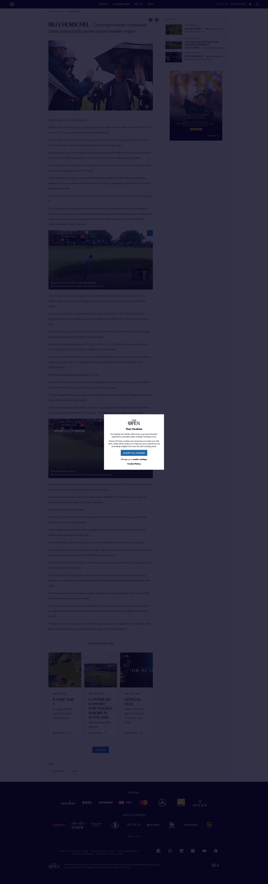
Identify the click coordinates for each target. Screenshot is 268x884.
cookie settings (140, 458)
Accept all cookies (134, 452)
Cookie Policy (134, 463)
